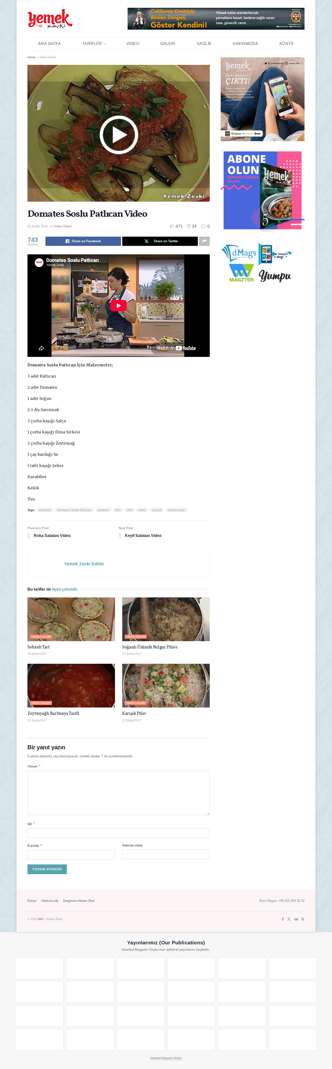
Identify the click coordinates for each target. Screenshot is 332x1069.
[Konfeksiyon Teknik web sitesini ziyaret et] (242, 992)
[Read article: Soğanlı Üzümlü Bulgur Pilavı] (166, 619)
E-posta (34, 845)
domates (45, 510)
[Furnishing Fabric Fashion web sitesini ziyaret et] (191, 1015)
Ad (31, 823)
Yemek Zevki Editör (84, 563)
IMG (40, 919)
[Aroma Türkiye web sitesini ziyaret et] (141, 992)
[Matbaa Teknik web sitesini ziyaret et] (90, 1039)
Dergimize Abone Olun (79, 901)
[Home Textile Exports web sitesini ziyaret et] (141, 1015)
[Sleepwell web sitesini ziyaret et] (293, 992)
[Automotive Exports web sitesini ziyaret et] (191, 1039)
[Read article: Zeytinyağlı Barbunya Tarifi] (71, 685)
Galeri (167, 44)
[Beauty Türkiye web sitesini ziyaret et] (39, 968)
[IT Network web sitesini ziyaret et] (39, 1039)
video (142, 510)
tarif (129, 510)
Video (132, 44)
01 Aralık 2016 (37, 226)
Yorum (34, 766)
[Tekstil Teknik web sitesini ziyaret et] (191, 992)
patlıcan (103, 510)
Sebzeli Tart (38, 647)
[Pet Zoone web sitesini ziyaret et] (293, 1039)
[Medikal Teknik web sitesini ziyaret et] (191, 968)
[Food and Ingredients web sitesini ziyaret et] (39, 992)
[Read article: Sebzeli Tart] (71, 619)
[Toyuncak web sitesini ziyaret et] (242, 1015)
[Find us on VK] (296, 919)
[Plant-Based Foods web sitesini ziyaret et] (90, 992)
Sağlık (204, 44)
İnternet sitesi (132, 845)
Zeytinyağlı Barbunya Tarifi (53, 714)
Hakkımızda (245, 44)
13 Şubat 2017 (132, 653)
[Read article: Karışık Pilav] (166, 685)
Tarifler (92, 44)
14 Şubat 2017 (37, 653)
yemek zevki (176, 510)
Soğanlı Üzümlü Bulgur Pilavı (149, 647)
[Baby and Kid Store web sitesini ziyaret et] (293, 1015)
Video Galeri (47, 57)
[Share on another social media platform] (204, 241)
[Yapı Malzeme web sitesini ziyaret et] (141, 1039)
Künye (287, 44)
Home (31, 57)
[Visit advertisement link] (216, 19)
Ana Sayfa (49, 44)
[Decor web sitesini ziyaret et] (90, 1015)
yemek (157, 510)
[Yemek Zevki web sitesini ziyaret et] (242, 968)
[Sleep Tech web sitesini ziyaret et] (39, 1015)
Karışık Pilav (134, 714)
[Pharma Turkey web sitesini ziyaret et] (141, 968)
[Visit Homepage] (49, 19)
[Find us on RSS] (303, 919)
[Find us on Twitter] (289, 919)
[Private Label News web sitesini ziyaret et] (90, 968)
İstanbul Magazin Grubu (166, 1058)
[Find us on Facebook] (283, 919)
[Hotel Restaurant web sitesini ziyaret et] (293, 968)
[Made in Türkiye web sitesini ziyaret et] (242, 1039)
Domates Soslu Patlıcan (74, 510)
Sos (118, 510)
